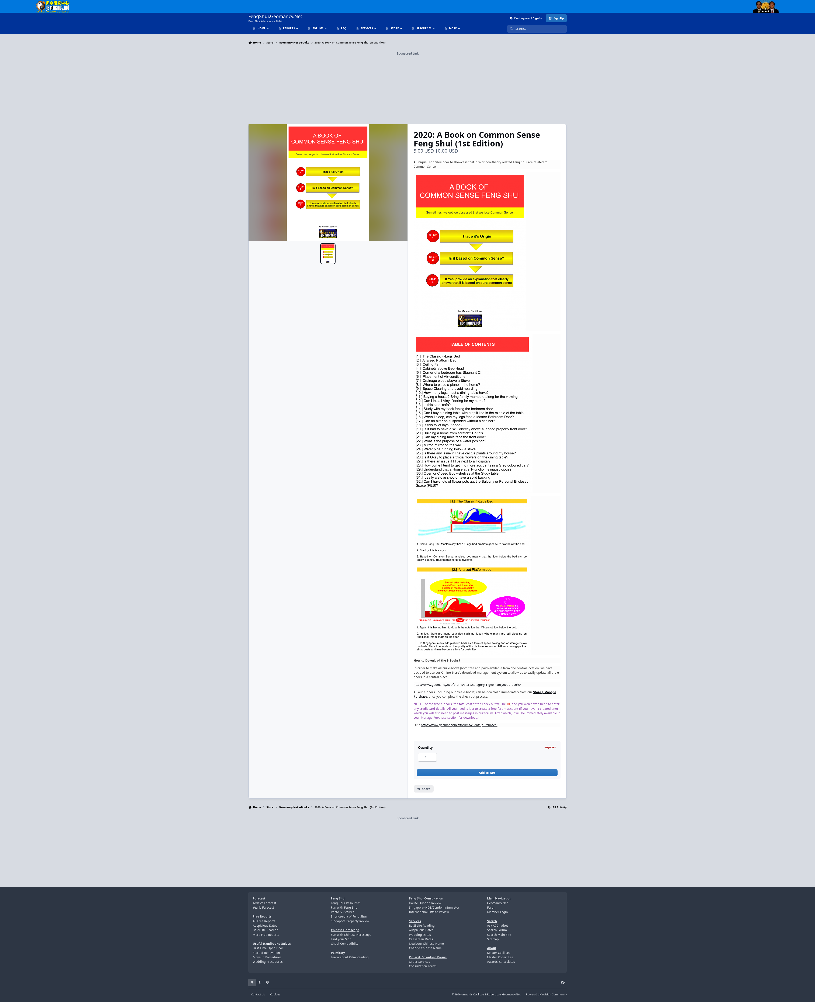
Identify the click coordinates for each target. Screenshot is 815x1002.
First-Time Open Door (268, 948)
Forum (491, 907)
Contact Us (258, 994)
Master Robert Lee (500, 957)
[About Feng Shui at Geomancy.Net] (770, 2)
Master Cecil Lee (498, 953)
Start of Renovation (266, 953)
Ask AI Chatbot (497, 925)
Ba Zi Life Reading (265, 930)
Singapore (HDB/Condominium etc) (434, 907)
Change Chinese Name (425, 948)
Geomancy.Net (497, 903)
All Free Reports (264, 921)
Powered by (546, 994)
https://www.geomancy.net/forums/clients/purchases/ (459, 725)
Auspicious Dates (265, 925)
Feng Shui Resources (346, 903)
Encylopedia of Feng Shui (349, 916)
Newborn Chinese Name (426, 944)
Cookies (275, 994)
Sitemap (493, 939)
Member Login (497, 912)
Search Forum (497, 930)
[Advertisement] (407, 85)
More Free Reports (266, 935)
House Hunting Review (425, 903)
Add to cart (487, 773)
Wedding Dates (420, 935)
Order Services (419, 962)
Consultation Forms (423, 966)
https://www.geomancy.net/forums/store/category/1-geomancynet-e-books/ (467, 685)
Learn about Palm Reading (350, 957)
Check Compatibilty (344, 944)
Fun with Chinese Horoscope (351, 935)
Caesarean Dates (421, 939)
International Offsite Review (429, 912)
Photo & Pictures (342, 912)
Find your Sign (341, 939)
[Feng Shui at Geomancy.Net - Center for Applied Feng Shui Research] (52, 2)
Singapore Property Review (350, 921)
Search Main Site (499, 935)
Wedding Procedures (268, 962)
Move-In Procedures (267, 957)
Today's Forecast (264, 903)
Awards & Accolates (501, 962)
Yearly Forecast (263, 907)
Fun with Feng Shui (344, 907)
